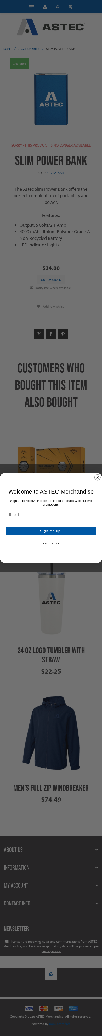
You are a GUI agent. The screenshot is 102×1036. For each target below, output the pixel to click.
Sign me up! (51, 531)
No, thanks (51, 543)
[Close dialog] (97, 477)
